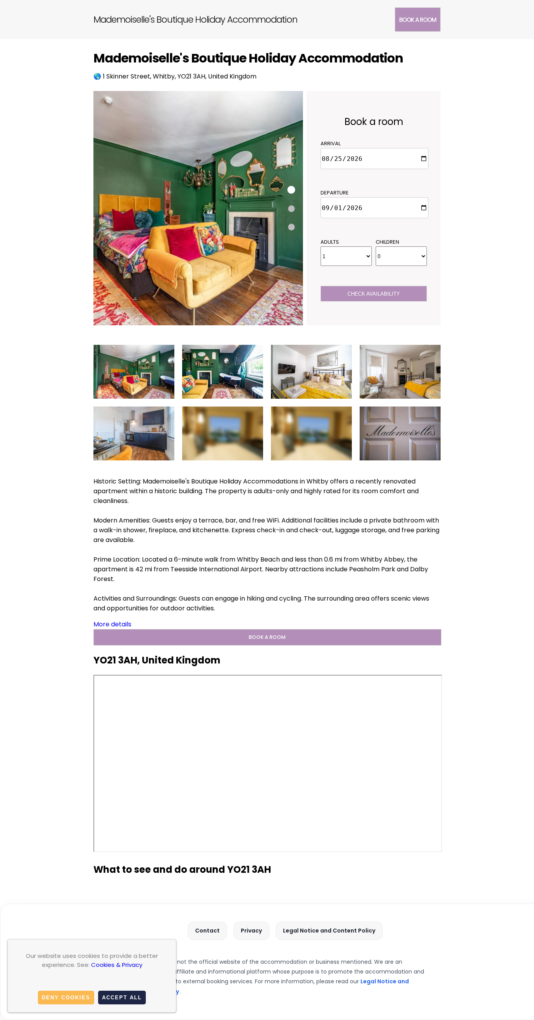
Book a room (417, 20)
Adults (330, 242)
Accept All (122, 997)
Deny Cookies (66, 997)
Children (387, 242)
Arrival (330, 143)
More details (112, 624)
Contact (207, 930)
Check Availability (374, 294)
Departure (335, 192)
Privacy (251, 930)
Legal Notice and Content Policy (329, 930)
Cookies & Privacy (116, 965)
